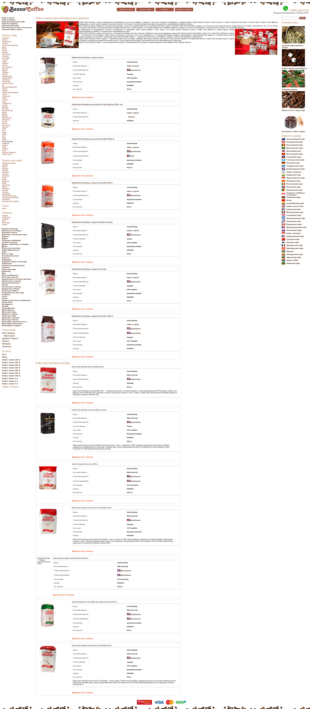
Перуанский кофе (294, 224)
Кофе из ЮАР (292, 260)
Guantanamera (7, 78)
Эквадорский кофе (295, 254)
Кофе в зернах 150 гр (11, 362)
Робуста (5, 341)
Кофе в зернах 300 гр (11, 370)
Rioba (4, 138)
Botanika (5, 169)
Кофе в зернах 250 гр (11, 368)
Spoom (4, 187)
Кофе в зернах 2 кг (10, 381)
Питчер (5, 285)
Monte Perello (7, 118)
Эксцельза (6, 346)
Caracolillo (6, 58)
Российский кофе (294, 230)
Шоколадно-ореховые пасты (14, 322)
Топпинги (7, 212)
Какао (4, 252)
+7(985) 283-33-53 (299, 10)
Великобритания (294, 151)
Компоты (6, 258)
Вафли (5, 238)
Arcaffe (4, 43)
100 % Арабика (8, 333)
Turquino (5, 149)
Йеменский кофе (294, 187)
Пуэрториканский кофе (296, 227)
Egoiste (4, 71)
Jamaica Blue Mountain (10, 92)
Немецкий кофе (293, 163)
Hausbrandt (6, 82)
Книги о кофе (7, 254)
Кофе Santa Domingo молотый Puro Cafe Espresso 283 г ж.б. (97, 104)
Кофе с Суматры (294, 233)
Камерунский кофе (295, 190)
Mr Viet (4, 121)
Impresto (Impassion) (9, 87)
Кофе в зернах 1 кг (10, 378)
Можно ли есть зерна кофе (293, 110)
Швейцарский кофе (295, 248)
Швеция (290, 251)
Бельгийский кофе (295, 145)
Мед (3, 273)
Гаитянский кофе (294, 157)
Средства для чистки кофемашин (16, 300)
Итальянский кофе (294, 184)
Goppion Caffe (7, 76)
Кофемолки (7, 263)
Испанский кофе (293, 181)
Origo (4, 129)
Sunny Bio (5, 188)
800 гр (4, 357)
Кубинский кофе (294, 209)
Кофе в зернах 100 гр (11, 360)
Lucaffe (4, 105)
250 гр (129, 387)
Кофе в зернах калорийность (294, 68)
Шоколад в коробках (11, 318)
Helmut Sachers (7, 83)
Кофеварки (7, 260)
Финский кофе (293, 242)
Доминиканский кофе (296, 169)
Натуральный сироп (9, 196)
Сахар (4, 296)
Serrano (5, 145)
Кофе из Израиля (294, 172)
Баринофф (6, 194)
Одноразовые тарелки (11, 281)
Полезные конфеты (10, 291)
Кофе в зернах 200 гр (11, 365)
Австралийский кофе (296, 139)
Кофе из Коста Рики (295, 206)
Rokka (4, 140)
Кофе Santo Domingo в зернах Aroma (87, 57)
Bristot (4, 51)
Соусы (5, 205)
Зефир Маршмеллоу (10, 250)
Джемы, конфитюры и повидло (15, 244)
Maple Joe (5, 181)
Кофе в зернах (8, 18)
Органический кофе (10, 25)
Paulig (4, 132)
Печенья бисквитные (11, 283)
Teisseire (5, 192)
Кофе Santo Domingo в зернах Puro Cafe (89, 269)
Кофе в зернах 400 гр (11, 373)
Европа (131, 117)
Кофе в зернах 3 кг (10, 384)
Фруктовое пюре (9, 312)
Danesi (4, 65)
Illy (3, 85)
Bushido (5, 52)
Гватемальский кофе (296, 160)
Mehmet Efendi (7, 111)
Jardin (4, 94)
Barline (4, 167)
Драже (4, 246)
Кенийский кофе (294, 197)
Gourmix (5, 174)
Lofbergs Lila (6, 103)
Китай (289, 200)
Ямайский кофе (293, 263)
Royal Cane (6, 185)
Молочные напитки (10, 277)
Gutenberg (5, 80)
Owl (3, 131)
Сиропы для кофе (12, 160)
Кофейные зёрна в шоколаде (14, 262)
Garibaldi (5, 72)
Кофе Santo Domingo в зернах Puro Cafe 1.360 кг (92, 316)
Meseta (4, 114)
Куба (132, 156)
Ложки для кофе (9, 269)
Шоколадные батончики (12, 323)
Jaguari (4, 91)
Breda (4, 49)
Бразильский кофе (295, 148)
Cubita (4, 62)
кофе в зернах (133, 66)
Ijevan (4, 178)
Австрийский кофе (295, 142)
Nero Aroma (6, 125)
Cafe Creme (6, 54)
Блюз (4, 150)
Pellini (4, 134)
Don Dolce (5, 172)
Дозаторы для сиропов (10, 201)
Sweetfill (5, 190)
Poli (3, 136)
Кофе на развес (8, 20)
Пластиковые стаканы (11, 287)
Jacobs (4, 89)
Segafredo (5, 143)
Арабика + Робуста (10, 338)
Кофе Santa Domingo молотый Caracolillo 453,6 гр (93, 139)
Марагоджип (9, 336)
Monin (4, 183)
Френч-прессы (8, 310)
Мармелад (6, 271)
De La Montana (7, 67)
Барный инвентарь (10, 229)
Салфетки (6, 294)
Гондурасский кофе (295, 166)
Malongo (5, 107)
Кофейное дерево (289, 89)
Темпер (5, 306)
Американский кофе (295, 236)
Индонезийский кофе (296, 178)
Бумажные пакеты (9, 233)
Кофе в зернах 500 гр (11, 376)
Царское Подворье (9, 152)
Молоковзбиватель (10, 275)
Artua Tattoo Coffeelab (10, 45)
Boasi (4, 47)
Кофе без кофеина (10, 24)
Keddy (4, 179)
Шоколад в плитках (10, 320)
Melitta (4, 112)
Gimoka (5, 74)
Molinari (5, 116)
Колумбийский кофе (295, 203)
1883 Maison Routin (9, 163)
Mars (4, 221)
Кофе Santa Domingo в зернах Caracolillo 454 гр (92, 183)
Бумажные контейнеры (12, 231)
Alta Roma (5, 38)
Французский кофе (295, 245)
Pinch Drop (6, 223)
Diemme (5, 69)
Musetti (4, 123)
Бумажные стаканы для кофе (14, 234)
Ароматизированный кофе (13, 22)
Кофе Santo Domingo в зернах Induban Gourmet (92, 222)
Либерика (6, 344)
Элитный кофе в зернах (12, 29)
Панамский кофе (294, 221)
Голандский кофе (294, 215)
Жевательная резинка (11, 248)
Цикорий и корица (10, 314)
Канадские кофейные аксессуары (296, 194)
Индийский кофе (294, 175)
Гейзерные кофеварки (11, 240)
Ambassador (6, 42)
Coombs (5, 170)
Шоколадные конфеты (11, 325)
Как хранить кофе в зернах (293, 131)
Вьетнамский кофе (295, 154)
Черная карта (7, 154)
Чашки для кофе (9, 316)
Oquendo (5, 127)
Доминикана (135, 70)
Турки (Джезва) (8, 308)
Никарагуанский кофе (296, 218)
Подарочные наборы (11, 289)
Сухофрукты (7, 304)
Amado (4, 40)
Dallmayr (5, 63)
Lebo (4, 101)
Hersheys (5, 219)
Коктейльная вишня (10, 256)
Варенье (5, 236)
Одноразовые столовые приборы (16, 279)
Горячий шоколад (9, 242)
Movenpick (6, 120)
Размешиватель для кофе (13, 293)
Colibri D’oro (6, 217)
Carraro (5, 60)
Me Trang (5, 109)
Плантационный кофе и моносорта (17, 27)
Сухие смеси (7, 302)
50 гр (4, 354)
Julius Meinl (6, 96)
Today (4, 147)
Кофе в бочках (10, 386)
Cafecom (5, 56)
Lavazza (5, 100)
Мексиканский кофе (295, 212)
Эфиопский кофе (294, 257)
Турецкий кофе (293, 239)
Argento (5, 165)
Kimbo (4, 98)
